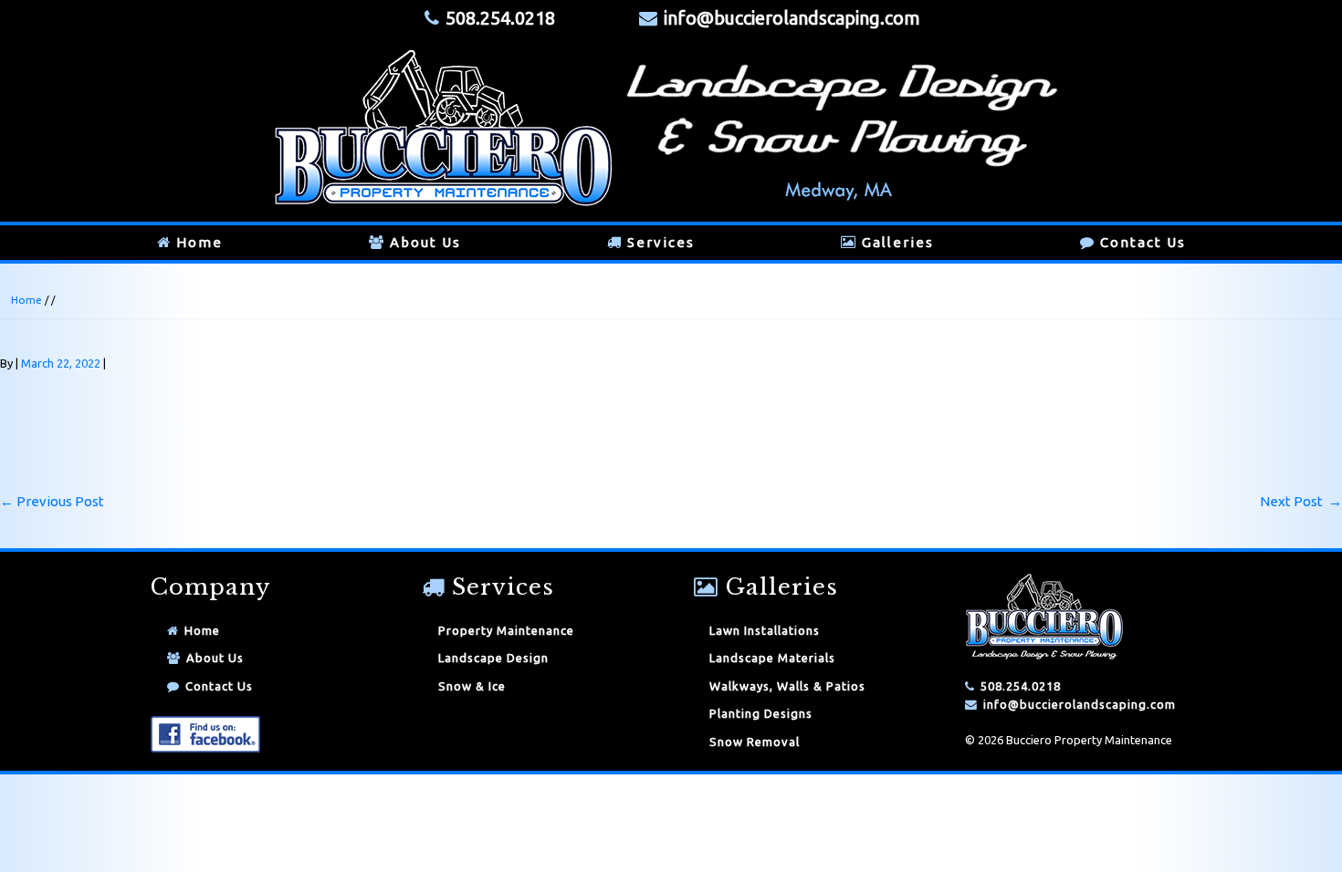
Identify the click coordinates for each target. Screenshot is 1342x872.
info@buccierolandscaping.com (792, 17)
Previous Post (52, 501)
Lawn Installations (764, 630)
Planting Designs (761, 713)
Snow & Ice (472, 686)
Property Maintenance (506, 630)
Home (199, 242)
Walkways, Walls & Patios (787, 686)
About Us (425, 242)
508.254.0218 (1020, 686)
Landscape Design (493, 657)
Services (661, 242)
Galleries (898, 242)
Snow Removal (754, 741)
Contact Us (1143, 242)
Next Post (1301, 501)
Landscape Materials (772, 657)
